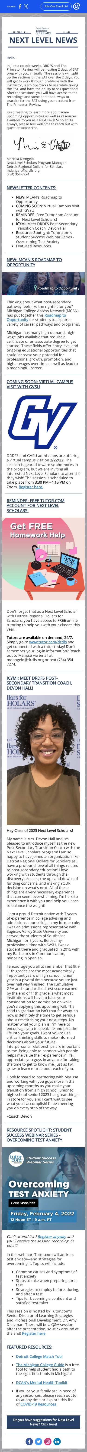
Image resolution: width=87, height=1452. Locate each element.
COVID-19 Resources (38, 1404)
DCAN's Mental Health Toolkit (41, 1382)
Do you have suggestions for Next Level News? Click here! (43, 1422)
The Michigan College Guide (40, 1364)
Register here (33, 1333)
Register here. (31, 486)
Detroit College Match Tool (39, 1356)
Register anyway (52, 1236)
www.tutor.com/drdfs (48, 641)
